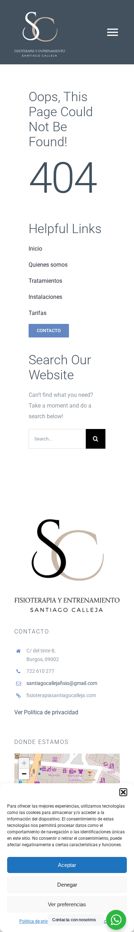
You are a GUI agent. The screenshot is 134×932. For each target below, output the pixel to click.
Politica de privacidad (40, 921)
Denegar (67, 885)
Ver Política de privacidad (46, 712)
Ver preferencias (67, 904)
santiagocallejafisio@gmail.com (61, 683)
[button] (123, 792)
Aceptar (67, 865)
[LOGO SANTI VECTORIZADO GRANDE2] (39, 9)
